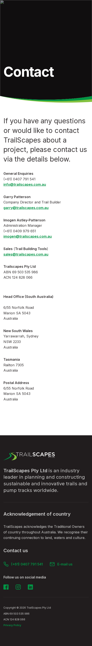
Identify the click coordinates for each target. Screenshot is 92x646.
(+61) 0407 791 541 (27, 564)
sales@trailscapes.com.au (25, 254)
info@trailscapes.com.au (24, 184)
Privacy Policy (12, 625)
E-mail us (65, 564)
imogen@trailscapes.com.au (27, 236)
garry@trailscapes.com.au (26, 208)
